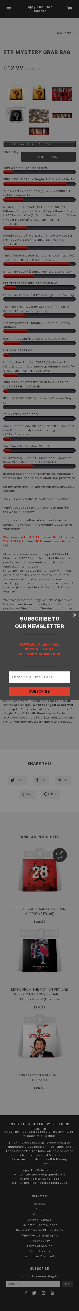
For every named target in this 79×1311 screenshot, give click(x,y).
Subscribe (39, 691)
